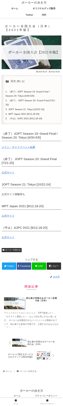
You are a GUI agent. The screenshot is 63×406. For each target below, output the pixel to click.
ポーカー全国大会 (13, 250)
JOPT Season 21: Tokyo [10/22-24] (26, 109)
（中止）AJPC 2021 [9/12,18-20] (25, 118)
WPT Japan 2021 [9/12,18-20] (23, 114)
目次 (13, 81)
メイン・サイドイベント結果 (18, 147)
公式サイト (8, 172)
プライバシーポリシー (46, 395)
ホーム (17, 395)
